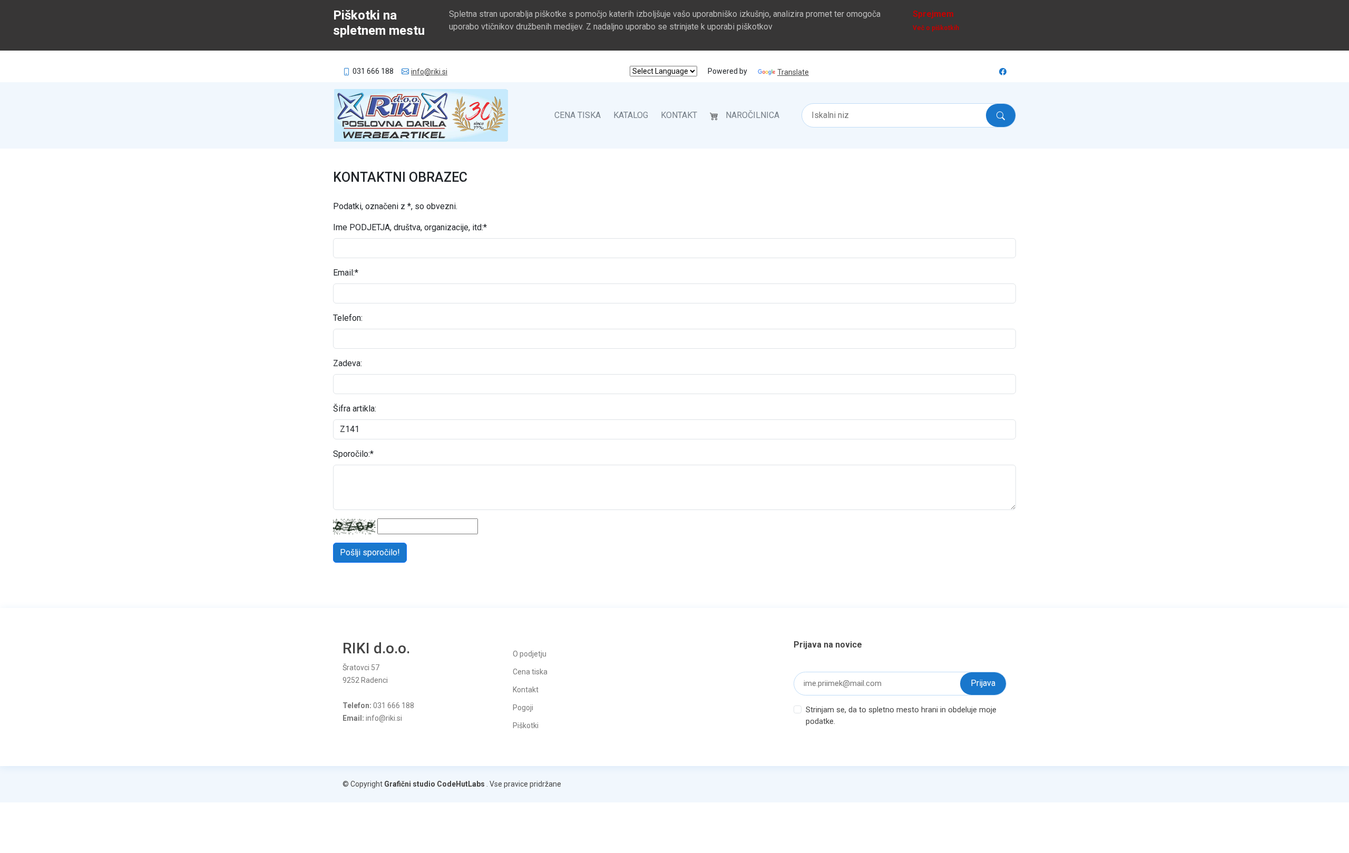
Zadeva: (347, 363)
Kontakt (679, 115)
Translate (793, 72)
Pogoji (523, 707)
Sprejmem (933, 14)
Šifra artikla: (354, 409)
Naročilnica (752, 115)
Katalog (630, 115)
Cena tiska (577, 115)
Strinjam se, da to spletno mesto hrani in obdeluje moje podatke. (901, 716)
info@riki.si (429, 71)
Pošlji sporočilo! (370, 552)
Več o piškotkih (936, 28)
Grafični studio (409, 784)
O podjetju (529, 654)
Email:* (345, 273)
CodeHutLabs (461, 784)
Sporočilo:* (353, 454)
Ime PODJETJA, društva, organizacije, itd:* (410, 227)
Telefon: (348, 318)
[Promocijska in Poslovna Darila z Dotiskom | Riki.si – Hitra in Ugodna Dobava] (421, 115)
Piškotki (526, 725)
